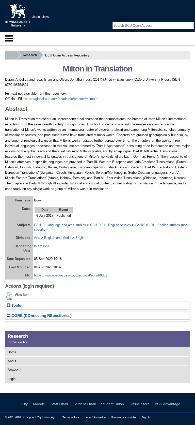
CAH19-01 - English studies (110, 225)
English (80, 238)
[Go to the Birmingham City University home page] (17, 15)
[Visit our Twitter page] (185, 21)
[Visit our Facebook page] (179, 21)
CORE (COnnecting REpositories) (41, 316)
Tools (15, 305)
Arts (37, 238)
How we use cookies (124, 417)
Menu (9, 38)
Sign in (146, 417)
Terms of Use (70, 417)
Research (30, 55)
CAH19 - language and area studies (60, 225)
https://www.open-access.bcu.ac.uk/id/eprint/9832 (70, 275)
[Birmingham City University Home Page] (11, 55)
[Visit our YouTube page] (191, 21)
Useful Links (40, 16)
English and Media (57, 238)
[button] (9, 296)
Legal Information (95, 417)
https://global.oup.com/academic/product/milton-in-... (63, 99)
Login (11, 379)
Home (12, 352)
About (12, 361)
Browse (13, 370)
